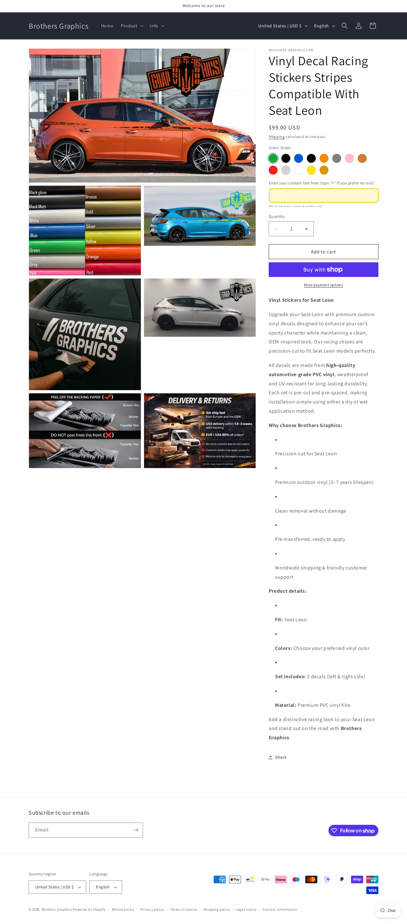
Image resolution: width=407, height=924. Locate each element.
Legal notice (246, 909)
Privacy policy (152, 909)
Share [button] (281, 757)
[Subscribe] (136, 830)
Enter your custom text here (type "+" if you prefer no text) (321, 183)
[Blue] (298, 158)
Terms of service (183, 909)
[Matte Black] (285, 158)
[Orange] (324, 158)
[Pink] (349, 158)
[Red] (273, 170)
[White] (298, 170)
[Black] (311, 158)
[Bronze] (362, 158)
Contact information (280, 909)
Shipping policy (217, 909)
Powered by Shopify (89, 909)
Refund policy (123, 909)
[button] (131, 25)
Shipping (277, 136)
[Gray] (336, 158)
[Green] (273, 158)
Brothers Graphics (57, 909)
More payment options (323, 284)
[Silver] (285, 170)
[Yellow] (311, 170)
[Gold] (324, 170)
